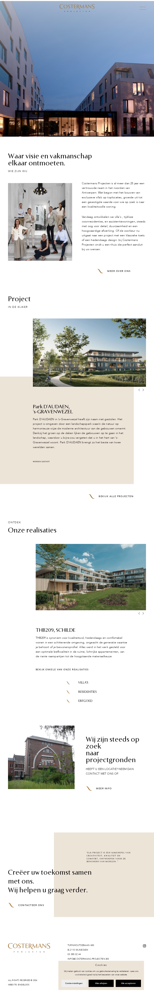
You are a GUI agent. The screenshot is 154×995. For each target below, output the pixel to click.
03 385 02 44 (74, 954)
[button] (143, 390)
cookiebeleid (81, 974)
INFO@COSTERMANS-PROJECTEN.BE (88, 958)
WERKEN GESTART (41, 462)
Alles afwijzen (101, 983)
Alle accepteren (128, 983)
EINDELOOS (23, 984)
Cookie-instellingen (74, 983)
